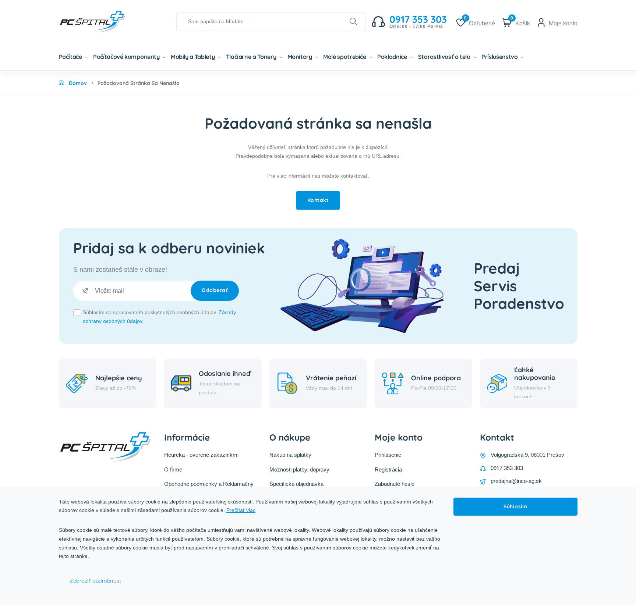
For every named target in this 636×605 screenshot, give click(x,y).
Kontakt (318, 200)
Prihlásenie (388, 455)
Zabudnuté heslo (394, 484)
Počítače (71, 56)
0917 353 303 (507, 468)
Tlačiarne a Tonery (252, 56)
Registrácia (388, 469)
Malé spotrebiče (345, 56)
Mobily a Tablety (193, 56)
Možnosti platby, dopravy (299, 469)
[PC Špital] (105, 21)
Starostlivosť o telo (445, 56)
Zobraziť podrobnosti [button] (96, 580)
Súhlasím (515, 506)
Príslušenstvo (500, 56)
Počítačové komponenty (127, 56)
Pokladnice (392, 56)
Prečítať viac (240, 510)
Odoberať (215, 290)
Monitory (300, 56)
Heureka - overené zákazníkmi (201, 455)
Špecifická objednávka (296, 484)
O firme (173, 469)
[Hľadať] (353, 21)
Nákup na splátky (290, 455)
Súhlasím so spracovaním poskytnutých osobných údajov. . (159, 316)
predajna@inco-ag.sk (516, 481)
